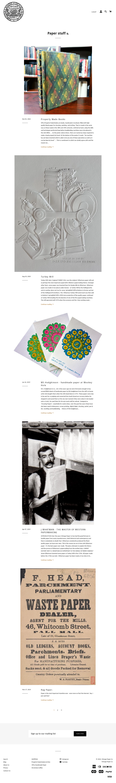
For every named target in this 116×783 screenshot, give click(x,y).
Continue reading (46, 147)
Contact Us (6, 771)
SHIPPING (35, 759)
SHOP (94, 12)
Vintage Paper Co (107, 759)
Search (5, 759)
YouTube (65, 762)
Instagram (65, 759)
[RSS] (67, 34)
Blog (4, 762)
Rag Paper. (47, 690)
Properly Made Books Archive (41, 762)
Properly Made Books (53, 119)
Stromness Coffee (37, 768)
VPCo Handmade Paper (39, 765)
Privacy (5, 768)
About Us (6, 765)
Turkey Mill (47, 276)
